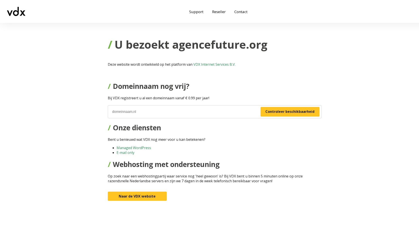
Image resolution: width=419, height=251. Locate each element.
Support (196, 11)
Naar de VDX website (137, 196)
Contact (240, 11)
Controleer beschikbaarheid (289, 111)
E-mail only (125, 152)
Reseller (219, 11)
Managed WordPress (134, 147)
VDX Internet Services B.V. (214, 64)
